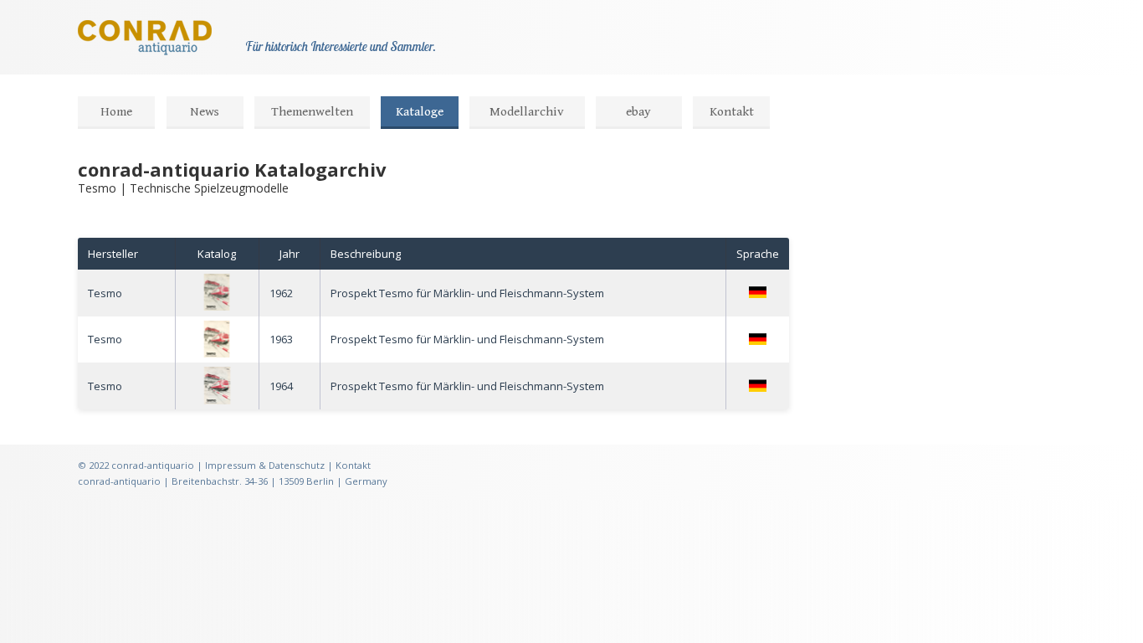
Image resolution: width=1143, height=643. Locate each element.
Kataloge (419, 112)
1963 (281, 339)
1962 (281, 293)
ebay (638, 112)
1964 (281, 386)
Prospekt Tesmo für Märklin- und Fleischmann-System (467, 293)
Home (116, 112)
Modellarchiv (526, 112)
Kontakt (732, 112)
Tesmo (105, 293)
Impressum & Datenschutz (265, 465)
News (204, 112)
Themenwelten (312, 112)
